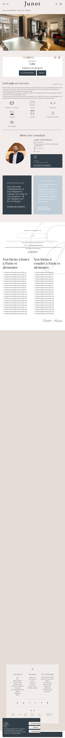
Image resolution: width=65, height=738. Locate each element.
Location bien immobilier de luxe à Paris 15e (15, 302)
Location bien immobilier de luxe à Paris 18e (15, 309)
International (17, 684)
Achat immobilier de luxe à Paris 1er (44, 272)
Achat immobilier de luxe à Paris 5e (44, 281)
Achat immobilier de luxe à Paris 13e (44, 298)
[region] (21, 726)
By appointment (27, 73)
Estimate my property (16, 207)
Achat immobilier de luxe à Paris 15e (44, 302)
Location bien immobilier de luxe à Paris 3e (15, 276)
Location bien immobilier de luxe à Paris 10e (15, 292)
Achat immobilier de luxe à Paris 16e (44, 305)
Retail (17, 695)
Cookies (19, 714)
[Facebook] (29, 703)
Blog (32, 681)
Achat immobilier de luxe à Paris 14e (44, 300)
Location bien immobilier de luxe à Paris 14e (15, 300)
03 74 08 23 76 (40, 148)
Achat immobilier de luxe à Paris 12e (44, 296)
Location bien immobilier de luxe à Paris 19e (15, 311)
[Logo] (32, 4)
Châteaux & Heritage (18, 686)
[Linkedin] (23, 703)
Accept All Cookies (35, 723)
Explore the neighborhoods (44, 208)
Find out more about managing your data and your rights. (32, 242)
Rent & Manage (17, 681)
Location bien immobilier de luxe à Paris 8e (15, 287)
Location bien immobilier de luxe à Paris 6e (15, 283)
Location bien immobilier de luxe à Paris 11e (15, 294)
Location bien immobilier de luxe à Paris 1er (15, 272)
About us (32, 677)
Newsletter (47, 686)
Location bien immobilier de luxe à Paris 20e (15, 313)
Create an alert (47, 684)
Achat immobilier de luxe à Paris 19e (44, 311)
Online (41, 73)
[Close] (38, 719)
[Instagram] (17, 703)
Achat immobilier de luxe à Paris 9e (44, 289)
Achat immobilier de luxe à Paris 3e (44, 276)
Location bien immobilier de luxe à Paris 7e (15, 285)
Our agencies (32, 679)
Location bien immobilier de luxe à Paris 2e (15, 274)
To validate (32, 252)
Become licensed (32, 688)
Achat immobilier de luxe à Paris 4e (44, 279)
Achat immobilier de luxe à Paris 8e (44, 287)
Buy (18, 679)
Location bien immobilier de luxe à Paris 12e (15, 296)
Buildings (17, 688)
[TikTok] (35, 703)
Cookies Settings (35, 731)
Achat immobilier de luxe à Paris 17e (44, 307)
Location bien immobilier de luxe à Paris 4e (15, 279)
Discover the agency (42, 165)
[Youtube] (47, 703)
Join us (32, 684)
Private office (18, 682)
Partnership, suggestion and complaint (47, 689)
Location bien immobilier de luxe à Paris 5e (15, 281)
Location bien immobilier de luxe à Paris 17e (15, 307)
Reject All (35, 727)
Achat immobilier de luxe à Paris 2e (44, 274)
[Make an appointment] (61, 4)
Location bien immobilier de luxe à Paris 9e (15, 289)
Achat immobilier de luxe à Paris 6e (44, 283)
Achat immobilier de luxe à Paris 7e (44, 285)
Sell (17, 677)
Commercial (17, 693)
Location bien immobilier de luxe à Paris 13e (15, 298)
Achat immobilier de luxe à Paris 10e (44, 292)
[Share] (55, 57)
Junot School (32, 686)
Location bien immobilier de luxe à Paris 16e (15, 305)
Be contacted (47, 682)
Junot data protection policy (36, 245)
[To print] (59, 57)
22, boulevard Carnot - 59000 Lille (41, 162)
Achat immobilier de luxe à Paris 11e (44, 294)
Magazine (32, 682)
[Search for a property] (56, 4)
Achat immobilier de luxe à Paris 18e (44, 309)
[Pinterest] (41, 703)
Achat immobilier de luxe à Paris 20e (44, 313)
